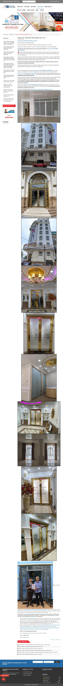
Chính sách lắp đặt (27, 675)
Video (37, 10)
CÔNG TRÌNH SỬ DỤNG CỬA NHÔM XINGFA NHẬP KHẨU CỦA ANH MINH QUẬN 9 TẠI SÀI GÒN (9, 65)
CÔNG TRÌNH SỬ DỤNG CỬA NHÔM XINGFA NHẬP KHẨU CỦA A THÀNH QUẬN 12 (9, 59)
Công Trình (40, 6)
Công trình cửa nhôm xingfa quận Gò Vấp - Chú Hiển (9, 81)
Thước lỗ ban (30, 10)
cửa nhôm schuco (50, 627)
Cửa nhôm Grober (54, 625)
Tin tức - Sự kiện (21, 10)
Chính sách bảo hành (27, 673)
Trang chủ (20, 6)
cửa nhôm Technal (42, 627)
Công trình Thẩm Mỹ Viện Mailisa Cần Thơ (9, 95)
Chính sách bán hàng (27, 671)
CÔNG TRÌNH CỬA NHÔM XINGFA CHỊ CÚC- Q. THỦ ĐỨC (9, 71)
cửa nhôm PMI (34, 626)
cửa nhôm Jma (40, 626)
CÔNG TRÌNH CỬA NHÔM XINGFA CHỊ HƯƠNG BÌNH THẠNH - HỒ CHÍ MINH (9, 43)
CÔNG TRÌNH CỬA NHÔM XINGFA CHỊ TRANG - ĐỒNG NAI (9, 53)
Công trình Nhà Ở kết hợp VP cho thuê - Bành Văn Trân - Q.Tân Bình (9, 100)
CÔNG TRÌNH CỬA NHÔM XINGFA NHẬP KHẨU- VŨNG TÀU (9, 48)
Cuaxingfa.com (25, 637)
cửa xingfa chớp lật (44, 629)
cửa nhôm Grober (27, 627)
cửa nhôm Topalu (47, 626)
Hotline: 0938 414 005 (54, 1)
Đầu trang (58, 639)
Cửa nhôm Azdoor (30, 629)
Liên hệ (42, 10)
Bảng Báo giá (48, 6)
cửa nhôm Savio (34, 627)
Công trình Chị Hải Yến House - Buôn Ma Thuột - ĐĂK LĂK (8, 91)
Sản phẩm (33, 6)
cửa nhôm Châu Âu (46, 625)
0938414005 (9, 117)
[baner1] (31, 21)
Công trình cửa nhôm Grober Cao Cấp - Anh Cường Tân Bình (8, 86)
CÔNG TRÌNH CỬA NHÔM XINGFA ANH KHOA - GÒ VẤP (9, 76)
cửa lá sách (37, 629)
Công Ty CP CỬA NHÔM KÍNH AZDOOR (42, 70)
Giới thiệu (26, 6)
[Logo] (9, 7)
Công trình (11, 34)
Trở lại (53, 639)
